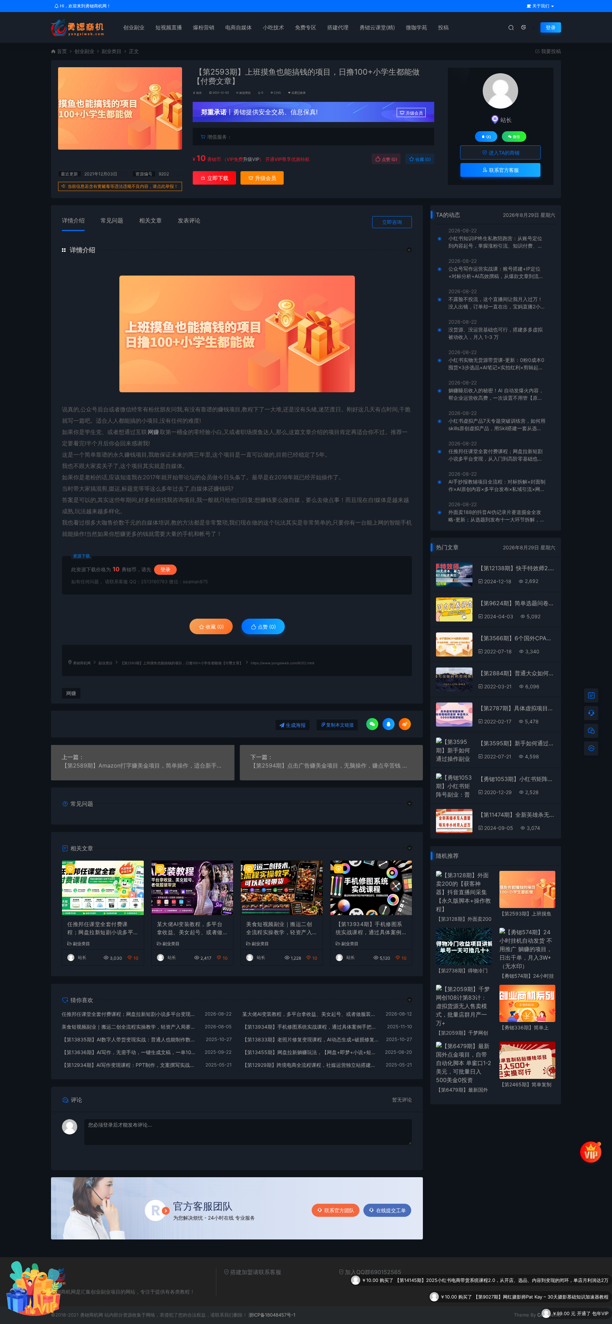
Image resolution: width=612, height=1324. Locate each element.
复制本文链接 (340, 725)
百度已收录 (298, 92)
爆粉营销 (203, 27)
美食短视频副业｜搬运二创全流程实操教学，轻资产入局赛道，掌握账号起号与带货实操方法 (279, 928)
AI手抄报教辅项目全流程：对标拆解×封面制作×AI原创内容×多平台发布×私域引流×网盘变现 (496, 486)
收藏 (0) (422, 159)
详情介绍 (73, 220)
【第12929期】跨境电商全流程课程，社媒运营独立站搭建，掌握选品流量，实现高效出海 (310, 1065)
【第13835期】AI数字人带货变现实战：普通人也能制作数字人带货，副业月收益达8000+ (130, 1039)
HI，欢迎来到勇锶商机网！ (85, 5)
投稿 (443, 27)
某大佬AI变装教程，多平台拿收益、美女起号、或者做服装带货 (190, 928)
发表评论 (189, 220)
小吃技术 (273, 27)
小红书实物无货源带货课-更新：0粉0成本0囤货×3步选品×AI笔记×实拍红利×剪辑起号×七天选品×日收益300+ (496, 364)
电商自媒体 (238, 27)
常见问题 (112, 220)
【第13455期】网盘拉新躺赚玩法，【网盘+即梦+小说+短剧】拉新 (310, 1052)
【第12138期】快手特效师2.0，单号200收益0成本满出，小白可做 (516, 568)
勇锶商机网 (82, 663)
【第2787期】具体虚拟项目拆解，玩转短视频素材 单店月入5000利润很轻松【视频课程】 (516, 708)
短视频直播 (168, 27)
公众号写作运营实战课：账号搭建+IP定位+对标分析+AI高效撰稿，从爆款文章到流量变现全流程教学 (496, 273)
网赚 (153, 431)
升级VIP (251, 159)
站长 (199, 92)
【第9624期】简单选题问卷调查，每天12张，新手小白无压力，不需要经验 (516, 603)
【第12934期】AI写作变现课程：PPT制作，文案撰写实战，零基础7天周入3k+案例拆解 (130, 1065)
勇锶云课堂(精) (377, 27)
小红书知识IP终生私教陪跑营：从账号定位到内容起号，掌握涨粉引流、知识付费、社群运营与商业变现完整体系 (495, 242)
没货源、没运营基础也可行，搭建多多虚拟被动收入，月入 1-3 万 (495, 333)
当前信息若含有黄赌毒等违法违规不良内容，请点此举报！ (123, 186)
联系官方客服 (503, 170)
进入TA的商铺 (503, 153)
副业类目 (111, 51)
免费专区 (305, 27)
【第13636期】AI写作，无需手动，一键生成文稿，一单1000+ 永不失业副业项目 (130, 1052)
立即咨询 (392, 222)
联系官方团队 (339, 1210)
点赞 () (389, 159)
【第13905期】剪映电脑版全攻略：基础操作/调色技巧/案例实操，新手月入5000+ (523, 1314)
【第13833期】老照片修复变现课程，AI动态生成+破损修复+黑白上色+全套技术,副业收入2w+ (310, 1039)
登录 (551, 27)
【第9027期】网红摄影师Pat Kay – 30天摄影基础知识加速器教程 (541, 1281)
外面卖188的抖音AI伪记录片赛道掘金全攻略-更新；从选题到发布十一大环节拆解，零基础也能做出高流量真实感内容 (496, 516)
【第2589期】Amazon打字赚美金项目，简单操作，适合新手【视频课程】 (143, 765)
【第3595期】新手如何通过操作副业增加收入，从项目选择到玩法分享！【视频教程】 (516, 743)
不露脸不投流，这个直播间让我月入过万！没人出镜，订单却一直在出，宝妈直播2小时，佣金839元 (495, 303)
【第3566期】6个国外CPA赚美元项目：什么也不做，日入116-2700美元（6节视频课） (516, 638)
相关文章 (150, 220)
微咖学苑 (416, 27)
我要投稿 (550, 51)
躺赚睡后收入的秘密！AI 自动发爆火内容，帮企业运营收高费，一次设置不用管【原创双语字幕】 (496, 394)
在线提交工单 (391, 1210)
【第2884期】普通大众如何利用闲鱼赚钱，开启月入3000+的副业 (516, 673)
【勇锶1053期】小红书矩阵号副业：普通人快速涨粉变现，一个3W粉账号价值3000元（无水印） (516, 778)
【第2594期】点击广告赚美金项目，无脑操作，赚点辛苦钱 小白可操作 (331, 765)
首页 (62, 51)
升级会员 (414, 113)
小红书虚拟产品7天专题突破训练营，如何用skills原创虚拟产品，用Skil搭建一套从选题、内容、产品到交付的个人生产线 (496, 425)
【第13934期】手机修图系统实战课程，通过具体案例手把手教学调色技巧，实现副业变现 (369, 928)
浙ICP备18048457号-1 (272, 1315)
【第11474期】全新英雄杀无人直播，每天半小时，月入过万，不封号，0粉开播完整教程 (516, 814)
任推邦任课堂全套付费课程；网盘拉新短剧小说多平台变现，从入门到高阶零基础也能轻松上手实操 (100, 928)
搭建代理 (337, 27)
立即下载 (217, 178)
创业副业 (133, 27)
